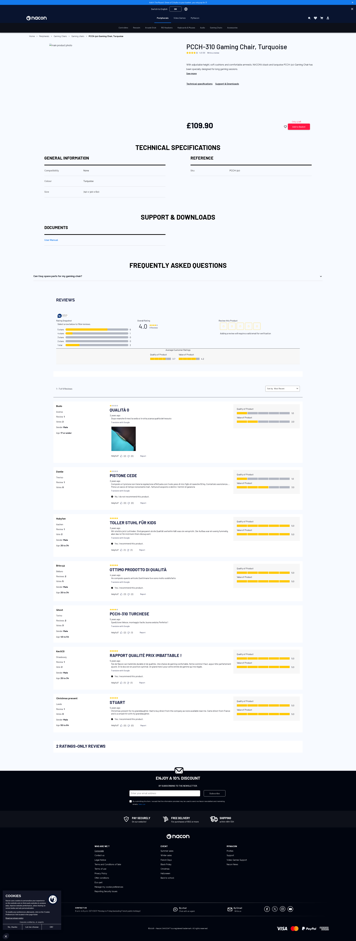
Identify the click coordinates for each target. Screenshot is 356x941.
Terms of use (100, 869)
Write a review (213, 53)
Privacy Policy (101, 873)
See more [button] (191, 73)
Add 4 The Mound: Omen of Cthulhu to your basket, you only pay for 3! (178, 2)
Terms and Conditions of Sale (108, 864)
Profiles (230, 851)
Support (230, 855)
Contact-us (99, 855)
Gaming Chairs (60, 36)
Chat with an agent (187, 911)
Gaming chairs (77, 36)
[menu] (178, 18)
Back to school (167, 878)
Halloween (165, 873)
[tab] (178, 276)
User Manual (51, 240)
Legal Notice (100, 860)
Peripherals (44, 36)
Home (32, 36)
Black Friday (166, 864)
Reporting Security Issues (106, 891)
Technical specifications (199, 84)
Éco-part (98, 882)
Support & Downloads (227, 84)
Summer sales (167, 851)
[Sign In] (328, 18)
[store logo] (36, 18)
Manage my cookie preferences (109, 887)
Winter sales (166, 855)
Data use (142, 804)
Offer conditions (102, 878)
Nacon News (232, 864)
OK (175, 9)
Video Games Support (237, 860)
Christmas (165, 869)
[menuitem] (162, 18)
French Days (166, 860)
